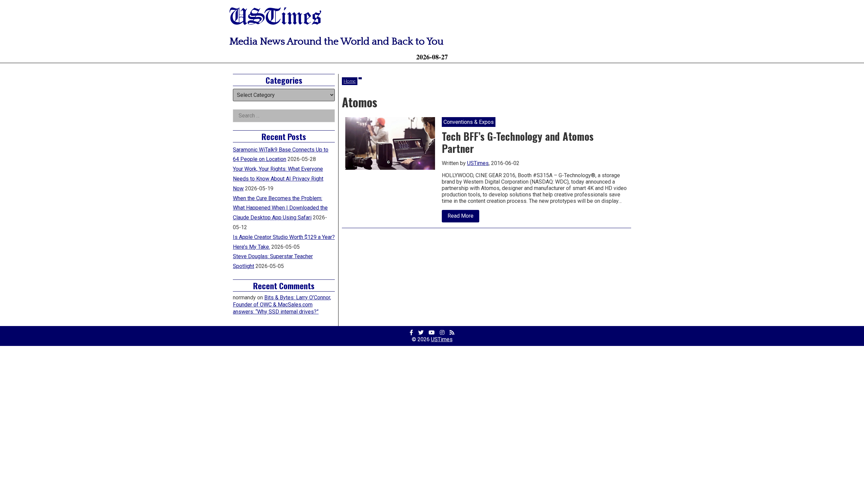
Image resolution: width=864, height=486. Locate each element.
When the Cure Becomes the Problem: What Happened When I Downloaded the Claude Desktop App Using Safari (280, 208)
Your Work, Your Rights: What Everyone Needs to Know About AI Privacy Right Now (278, 179)
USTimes (275, 17)
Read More (463, 217)
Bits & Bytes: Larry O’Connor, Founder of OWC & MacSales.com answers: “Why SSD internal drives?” (282, 304)
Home (350, 81)
